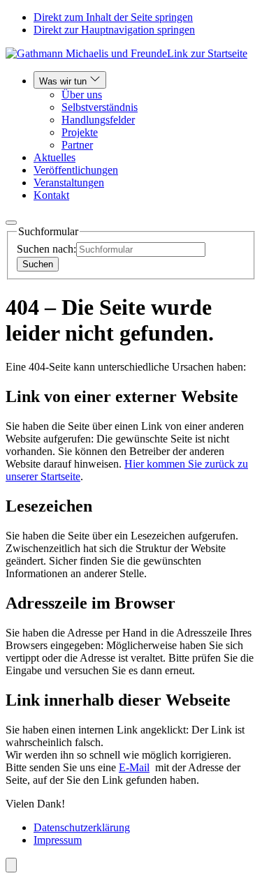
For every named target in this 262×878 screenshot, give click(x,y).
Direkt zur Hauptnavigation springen (114, 30)
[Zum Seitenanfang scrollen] (11, 865)
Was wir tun (64, 81)
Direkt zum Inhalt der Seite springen (113, 17)
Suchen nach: (46, 249)
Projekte (79, 132)
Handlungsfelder (98, 120)
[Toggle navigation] (11, 223)
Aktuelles (54, 157)
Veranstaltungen (69, 182)
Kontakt (51, 195)
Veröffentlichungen (76, 170)
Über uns (81, 95)
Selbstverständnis (99, 107)
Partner (77, 145)
